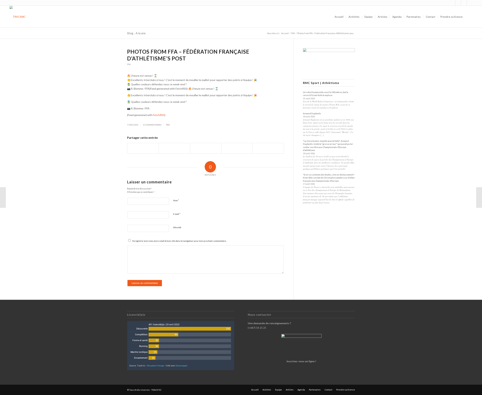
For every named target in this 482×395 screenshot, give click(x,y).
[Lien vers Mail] (469, 3)
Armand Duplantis (312, 113)
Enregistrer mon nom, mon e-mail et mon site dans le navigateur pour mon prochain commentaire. (179, 241)
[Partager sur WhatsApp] (205, 148)
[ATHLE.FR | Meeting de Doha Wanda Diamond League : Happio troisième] (3, 197)
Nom (176, 200)
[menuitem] (339, 17)
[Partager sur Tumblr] (236, 148)
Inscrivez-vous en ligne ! (301, 361)
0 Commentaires (152, 125)
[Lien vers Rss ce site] (464, 3)
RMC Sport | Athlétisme (321, 83)
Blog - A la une (136, 33)
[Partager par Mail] (268, 148)
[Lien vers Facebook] (458, 3)
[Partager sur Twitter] (174, 148)
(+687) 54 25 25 (257, 327)
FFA (129, 64)
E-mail (176, 213)
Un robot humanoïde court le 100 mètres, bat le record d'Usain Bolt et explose (325, 94)
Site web (177, 227)
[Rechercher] (468, 17)
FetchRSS (159, 115)
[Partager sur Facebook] (143, 148)
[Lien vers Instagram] (452, 3)
